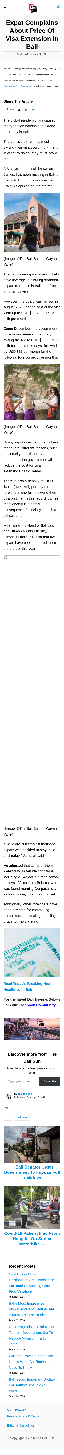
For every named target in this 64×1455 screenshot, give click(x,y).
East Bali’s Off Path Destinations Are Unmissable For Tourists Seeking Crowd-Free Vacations (31, 1283)
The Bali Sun (25, 1093)
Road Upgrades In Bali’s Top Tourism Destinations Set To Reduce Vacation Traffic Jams (31, 1335)
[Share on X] (18, 109)
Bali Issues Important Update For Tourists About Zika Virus (32, 1385)
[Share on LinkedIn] (25, 109)
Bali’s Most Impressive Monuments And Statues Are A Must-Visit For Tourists (31, 1309)
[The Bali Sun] (32, 7)
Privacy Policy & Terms (23, 1416)
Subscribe (49, 1081)
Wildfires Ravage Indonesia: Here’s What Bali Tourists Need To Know (31, 1361)
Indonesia (23, 1117)
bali (7, 1117)
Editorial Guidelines (21, 1425)
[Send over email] (32, 109)
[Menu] (5, 7)
